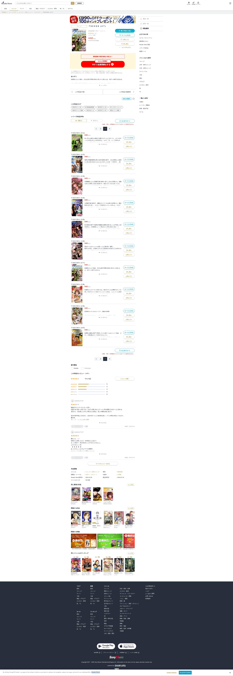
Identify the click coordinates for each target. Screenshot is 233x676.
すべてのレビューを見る (103, 463)
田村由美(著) (91, 31)
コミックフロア (12, 12)
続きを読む (104, 422)
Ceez (110, 574)
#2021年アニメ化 (76, 107)
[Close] (230, 673)
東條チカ (73, 574)
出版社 (141, 101)
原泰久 (94, 574)
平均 (86, 379)
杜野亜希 (95, 527)
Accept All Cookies (185, 672)
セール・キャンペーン (145, 38)
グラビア (142, 81)
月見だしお (106, 574)
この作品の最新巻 (125, 92)
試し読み (126, 44)
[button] (134, 652)
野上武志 (90, 574)
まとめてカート (126, 121)
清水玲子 (73, 527)
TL (140, 91)
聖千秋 (116, 527)
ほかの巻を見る (126, 47)
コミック (21, 12)
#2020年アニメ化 (102, 110)
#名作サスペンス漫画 (77, 110)
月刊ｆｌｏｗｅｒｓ (100, 31)
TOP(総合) (4, 12)
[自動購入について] (134, 99)
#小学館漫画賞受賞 (89, 107)
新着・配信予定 (143, 108)
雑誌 (140, 78)
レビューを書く (92, 35)
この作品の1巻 (80, 92)
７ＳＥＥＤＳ (37, 12)
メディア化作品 (143, 48)
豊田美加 (105, 503)
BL (140, 88)
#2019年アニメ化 (102, 107)
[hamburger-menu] (230, 3)
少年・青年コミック (145, 64)
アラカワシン (128, 574)
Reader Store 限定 (144, 44)
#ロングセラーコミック (116, 107)
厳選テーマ (142, 51)
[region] (116, 673)
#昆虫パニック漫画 (114, 110)
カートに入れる (126, 35)
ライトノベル (143, 71)
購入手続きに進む (126, 30)
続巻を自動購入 (127, 98)
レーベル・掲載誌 (144, 105)
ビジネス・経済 (143, 85)
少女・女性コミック (145, 68)
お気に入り (126, 39)
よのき (116, 574)
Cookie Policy (96, 672)
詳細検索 (79, 3)
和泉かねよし (106, 527)
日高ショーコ (128, 527)
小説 (140, 75)
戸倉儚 (133, 574)
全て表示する (104, 144)
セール (141, 112)
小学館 (119, 474)
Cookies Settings (171, 672)
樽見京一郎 (84, 574)
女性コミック (28, 12)
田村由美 (76, 368)
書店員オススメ (143, 41)
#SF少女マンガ (90, 110)
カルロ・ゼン (79, 574)
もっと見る (104, 85)
